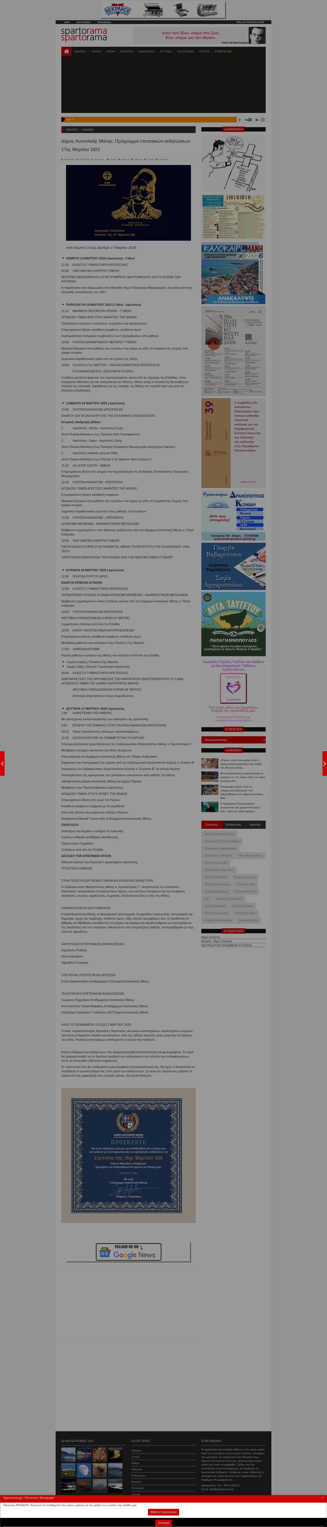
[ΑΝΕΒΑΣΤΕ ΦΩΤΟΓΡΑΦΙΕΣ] (2, 763)
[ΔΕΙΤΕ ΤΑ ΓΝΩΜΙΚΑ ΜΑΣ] (324, 763)
